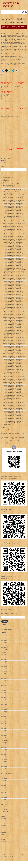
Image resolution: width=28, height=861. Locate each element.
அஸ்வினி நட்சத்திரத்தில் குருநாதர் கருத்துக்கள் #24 (13, 256)
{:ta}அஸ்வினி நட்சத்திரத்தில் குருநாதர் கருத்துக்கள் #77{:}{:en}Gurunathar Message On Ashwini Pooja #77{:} (14, 406)
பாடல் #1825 (4, 759)
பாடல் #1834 (4, 737)
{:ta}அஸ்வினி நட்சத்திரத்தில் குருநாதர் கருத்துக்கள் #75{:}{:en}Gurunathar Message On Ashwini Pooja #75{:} (14, 400)
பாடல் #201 (4, 692)
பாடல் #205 (4, 683)
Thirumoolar (5, 175)
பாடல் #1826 (4, 756)
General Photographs (7, 429)
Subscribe (5, 621)
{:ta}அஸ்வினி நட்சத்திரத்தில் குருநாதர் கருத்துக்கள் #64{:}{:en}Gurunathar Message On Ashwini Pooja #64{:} (14, 368)
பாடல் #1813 (4, 790)
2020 (4, 827)
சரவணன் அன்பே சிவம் (5, 545)
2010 (3, 839)
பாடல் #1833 (4, 740)
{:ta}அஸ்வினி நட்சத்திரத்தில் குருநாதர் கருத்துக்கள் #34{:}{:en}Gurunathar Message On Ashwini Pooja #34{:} (14, 284)
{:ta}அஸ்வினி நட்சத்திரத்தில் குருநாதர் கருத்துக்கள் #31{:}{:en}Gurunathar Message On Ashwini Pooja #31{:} (14, 276)
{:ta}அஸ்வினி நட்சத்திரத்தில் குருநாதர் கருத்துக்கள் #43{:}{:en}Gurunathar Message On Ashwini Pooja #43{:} (14, 309)
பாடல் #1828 (4, 752)
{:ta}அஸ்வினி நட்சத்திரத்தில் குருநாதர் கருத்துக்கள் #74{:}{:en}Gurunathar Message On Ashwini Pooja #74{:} (14, 397)
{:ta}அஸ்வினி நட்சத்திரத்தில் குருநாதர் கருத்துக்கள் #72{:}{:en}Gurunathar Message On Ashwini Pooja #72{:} (14, 391)
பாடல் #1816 (4, 783)
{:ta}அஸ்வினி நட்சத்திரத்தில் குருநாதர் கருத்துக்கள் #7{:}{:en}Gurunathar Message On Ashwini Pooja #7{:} (14, 209)
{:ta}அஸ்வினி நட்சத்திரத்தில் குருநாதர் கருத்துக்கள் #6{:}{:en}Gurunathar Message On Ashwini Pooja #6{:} (14, 206)
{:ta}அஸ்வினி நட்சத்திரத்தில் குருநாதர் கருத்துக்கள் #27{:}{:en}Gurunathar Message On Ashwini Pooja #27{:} (14, 264)
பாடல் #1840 (4, 723)
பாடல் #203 (4, 687)
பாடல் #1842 (4, 718)
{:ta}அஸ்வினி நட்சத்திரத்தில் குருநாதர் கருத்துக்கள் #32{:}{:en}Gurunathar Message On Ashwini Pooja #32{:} (14, 279)
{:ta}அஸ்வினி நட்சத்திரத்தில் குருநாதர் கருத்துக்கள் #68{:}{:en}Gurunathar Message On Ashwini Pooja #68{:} (14, 380)
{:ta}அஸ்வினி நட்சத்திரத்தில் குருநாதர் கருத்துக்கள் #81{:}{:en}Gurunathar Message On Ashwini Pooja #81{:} (14, 417)
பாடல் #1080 (4, 661)
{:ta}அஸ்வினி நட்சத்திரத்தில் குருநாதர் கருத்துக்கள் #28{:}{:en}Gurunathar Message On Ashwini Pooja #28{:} (14, 267)
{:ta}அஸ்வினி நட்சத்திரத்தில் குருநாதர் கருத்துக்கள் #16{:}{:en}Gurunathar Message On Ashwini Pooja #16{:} (14, 234)
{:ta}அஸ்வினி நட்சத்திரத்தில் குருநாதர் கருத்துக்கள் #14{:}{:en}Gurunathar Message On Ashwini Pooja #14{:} (14, 228)
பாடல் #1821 (4, 768)
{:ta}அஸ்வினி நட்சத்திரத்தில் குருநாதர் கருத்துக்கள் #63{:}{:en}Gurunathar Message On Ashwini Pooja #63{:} (14, 365)
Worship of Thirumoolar (7, 177)
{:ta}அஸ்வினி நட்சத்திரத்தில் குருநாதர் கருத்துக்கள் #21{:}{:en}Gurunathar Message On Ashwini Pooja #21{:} (14, 248)
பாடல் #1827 (4, 754)
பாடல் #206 (4, 680)
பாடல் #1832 (4, 742)
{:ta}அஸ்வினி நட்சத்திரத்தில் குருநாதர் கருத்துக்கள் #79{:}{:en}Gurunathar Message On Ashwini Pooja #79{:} (14, 412)
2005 (4, 841)
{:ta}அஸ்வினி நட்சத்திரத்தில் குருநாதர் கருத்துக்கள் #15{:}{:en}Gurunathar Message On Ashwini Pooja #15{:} (14, 231)
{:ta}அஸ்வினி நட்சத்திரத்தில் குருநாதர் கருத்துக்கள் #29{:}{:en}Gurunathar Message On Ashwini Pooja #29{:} (15, 270)
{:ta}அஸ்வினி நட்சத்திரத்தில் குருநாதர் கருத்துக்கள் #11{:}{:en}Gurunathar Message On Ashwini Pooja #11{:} (14, 221)
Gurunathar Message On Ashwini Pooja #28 (6, 107)
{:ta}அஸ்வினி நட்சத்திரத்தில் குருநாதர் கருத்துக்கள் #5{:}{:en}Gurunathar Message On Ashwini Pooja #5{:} (14, 204)
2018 (4, 832)
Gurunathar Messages (7, 186)
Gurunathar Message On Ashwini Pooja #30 (22, 107)
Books (4, 426)
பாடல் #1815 (4, 785)
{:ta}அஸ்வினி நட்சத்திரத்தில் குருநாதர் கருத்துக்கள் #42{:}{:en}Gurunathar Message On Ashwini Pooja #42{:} (14, 306)
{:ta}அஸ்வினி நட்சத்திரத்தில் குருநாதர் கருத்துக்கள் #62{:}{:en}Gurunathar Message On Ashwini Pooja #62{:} (14, 362)
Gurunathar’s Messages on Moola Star (11, 422)
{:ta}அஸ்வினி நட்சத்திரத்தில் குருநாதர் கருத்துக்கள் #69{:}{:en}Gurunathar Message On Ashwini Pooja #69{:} (14, 383)
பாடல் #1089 (4, 640)
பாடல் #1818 (4, 778)
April (4, 806)
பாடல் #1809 (4, 799)
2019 (4, 830)
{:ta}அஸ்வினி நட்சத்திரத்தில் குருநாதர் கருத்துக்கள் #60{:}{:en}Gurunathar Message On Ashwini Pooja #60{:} (14, 357)
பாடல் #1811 (4, 794)
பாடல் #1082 (4, 657)
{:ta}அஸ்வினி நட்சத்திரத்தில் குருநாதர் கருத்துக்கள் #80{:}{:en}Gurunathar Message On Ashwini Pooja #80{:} (14, 414)
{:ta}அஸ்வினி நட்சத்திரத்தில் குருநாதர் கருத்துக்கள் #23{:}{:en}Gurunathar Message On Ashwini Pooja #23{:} (14, 254)
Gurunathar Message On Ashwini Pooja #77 (6, 92)
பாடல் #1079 (4, 664)
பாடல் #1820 (4, 771)
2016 (3, 837)
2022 (4, 823)
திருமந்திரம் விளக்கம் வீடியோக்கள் (9, 182)
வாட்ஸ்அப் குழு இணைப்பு (6, 443)
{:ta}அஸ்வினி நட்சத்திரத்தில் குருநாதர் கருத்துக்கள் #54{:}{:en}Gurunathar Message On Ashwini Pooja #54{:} (14, 341)
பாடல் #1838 (4, 728)
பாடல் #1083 (4, 654)
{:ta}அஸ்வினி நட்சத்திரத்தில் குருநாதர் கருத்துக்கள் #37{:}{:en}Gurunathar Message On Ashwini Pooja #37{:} (14, 293)
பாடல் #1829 (4, 749)
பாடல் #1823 (4, 764)
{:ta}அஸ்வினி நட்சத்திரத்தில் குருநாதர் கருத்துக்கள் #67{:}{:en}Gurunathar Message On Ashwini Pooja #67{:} (14, 377)
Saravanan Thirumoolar (11, 26)
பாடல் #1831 (4, 745)
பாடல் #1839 (4, 726)
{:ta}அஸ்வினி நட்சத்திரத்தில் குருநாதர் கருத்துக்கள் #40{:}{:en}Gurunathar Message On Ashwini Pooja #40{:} (14, 300)
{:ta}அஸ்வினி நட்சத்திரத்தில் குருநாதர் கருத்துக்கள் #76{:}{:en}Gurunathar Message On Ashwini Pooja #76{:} (14, 403)
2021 (4, 825)
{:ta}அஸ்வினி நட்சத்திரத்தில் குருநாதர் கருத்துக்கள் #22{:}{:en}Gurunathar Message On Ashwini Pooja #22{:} (14, 251)
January (5, 814)
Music (4, 427)
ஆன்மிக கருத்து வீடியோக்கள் (8, 185)
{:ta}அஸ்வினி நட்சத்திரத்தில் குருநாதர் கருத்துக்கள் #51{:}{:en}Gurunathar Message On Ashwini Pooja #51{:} (14, 332)
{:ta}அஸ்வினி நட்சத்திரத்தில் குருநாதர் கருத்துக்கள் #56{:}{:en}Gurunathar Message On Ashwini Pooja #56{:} (14, 347)
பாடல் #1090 (4, 638)
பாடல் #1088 (4, 642)
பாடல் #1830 (4, 747)
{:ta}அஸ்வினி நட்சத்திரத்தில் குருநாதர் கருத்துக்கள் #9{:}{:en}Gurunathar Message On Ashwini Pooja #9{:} (14, 215)
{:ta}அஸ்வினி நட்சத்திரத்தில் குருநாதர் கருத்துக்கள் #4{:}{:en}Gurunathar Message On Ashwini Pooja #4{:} (14, 201)
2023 (4, 820)
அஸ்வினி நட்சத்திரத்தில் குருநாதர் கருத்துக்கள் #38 (13, 295)
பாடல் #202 (4, 690)
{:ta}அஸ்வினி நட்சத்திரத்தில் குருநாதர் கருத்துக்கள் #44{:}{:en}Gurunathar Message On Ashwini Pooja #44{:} (14, 312)
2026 (4, 632)
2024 (4, 818)
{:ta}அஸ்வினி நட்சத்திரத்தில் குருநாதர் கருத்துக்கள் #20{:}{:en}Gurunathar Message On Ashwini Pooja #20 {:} (14, 245)
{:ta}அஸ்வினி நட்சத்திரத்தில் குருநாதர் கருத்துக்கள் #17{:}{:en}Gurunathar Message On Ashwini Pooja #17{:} (14, 237)
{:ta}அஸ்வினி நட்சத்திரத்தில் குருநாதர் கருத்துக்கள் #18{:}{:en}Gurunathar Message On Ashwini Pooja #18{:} (14, 240)
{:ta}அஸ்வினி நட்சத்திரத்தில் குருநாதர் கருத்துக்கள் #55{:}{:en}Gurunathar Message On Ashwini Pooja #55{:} (14, 344)
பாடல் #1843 (4, 714)
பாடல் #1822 (4, 766)
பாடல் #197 (4, 702)
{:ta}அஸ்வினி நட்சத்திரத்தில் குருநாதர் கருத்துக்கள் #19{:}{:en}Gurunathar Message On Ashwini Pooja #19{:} (14, 243)
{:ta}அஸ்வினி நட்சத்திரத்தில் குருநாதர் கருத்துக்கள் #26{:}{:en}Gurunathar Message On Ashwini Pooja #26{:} (14, 261)
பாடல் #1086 (4, 647)
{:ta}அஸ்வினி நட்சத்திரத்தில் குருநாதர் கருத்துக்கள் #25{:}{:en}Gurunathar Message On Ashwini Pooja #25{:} (14, 259)
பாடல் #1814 (4, 787)
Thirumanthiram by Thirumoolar (10, 4)
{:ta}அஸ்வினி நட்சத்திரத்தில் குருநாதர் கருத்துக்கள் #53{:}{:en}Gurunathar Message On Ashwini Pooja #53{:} (14, 338)
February (5, 811)
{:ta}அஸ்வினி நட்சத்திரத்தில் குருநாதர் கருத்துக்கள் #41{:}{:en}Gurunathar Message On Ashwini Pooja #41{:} (14, 303)
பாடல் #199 (4, 697)
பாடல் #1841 (4, 721)
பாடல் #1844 (4, 706)
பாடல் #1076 (4, 671)
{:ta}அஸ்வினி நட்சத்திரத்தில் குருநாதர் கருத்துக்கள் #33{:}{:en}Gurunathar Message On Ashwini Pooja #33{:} (14, 282)
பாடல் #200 (4, 695)
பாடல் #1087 (4, 645)
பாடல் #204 (4, 685)
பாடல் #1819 (4, 775)
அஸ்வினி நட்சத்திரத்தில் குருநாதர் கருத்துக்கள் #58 (13, 352)
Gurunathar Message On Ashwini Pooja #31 (6, 83)
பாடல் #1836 (4, 733)
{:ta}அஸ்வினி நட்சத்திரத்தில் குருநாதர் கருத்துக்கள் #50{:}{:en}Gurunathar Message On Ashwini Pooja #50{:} (14, 329)
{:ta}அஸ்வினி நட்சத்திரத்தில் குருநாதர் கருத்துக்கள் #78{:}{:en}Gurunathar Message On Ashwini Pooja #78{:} (14, 409)
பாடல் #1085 (4, 649)
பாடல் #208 (4, 676)
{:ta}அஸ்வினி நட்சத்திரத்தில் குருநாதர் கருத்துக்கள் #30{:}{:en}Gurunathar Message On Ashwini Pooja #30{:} (14, 273)
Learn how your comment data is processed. (12, 148)
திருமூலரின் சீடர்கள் (6, 179)
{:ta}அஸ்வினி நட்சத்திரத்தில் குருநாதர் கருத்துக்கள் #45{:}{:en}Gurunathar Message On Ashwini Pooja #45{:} (14, 315)
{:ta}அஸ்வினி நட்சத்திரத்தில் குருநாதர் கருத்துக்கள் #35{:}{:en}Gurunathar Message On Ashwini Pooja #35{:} (14, 287)
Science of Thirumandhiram (8, 424)
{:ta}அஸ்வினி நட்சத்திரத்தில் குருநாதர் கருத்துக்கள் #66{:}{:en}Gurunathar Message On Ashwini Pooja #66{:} (14, 374)
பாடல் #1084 (4, 652)
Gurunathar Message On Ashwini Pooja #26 (19, 83)
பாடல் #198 (4, 699)
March (5, 809)
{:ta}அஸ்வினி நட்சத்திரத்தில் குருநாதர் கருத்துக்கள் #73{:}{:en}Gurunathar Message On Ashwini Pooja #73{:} (14, 394)
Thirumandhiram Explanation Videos (10, 183)
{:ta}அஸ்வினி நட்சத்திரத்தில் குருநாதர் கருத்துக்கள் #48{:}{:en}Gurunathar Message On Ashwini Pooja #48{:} (14, 323)
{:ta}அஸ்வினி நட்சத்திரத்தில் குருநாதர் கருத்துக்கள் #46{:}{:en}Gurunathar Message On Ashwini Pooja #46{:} (14, 318)
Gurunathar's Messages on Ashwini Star (10, 27)
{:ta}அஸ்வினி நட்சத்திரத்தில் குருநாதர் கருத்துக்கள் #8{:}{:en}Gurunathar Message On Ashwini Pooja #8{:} (14, 212)
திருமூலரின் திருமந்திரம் (5, 511)
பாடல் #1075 (4, 673)
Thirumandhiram (6, 180)
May (4, 804)
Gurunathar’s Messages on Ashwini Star (11, 189)
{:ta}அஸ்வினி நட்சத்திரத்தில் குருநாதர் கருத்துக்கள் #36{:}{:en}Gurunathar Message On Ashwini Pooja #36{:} (14, 290)
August (5, 635)
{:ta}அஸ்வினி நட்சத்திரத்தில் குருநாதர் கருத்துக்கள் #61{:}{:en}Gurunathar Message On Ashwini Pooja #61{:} (14, 360)
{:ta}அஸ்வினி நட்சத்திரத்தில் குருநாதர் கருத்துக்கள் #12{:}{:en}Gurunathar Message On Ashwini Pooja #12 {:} (14, 224)
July (4, 802)
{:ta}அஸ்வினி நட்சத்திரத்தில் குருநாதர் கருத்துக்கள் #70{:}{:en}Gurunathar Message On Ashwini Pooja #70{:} (14, 386)
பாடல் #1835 (4, 735)
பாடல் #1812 (4, 792)
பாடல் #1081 (4, 659)
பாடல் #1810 (4, 797)
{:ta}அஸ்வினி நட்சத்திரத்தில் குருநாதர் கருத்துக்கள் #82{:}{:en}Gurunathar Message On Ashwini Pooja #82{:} (14, 420)
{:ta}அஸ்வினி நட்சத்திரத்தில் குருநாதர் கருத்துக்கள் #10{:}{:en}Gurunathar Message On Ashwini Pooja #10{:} (14, 218)
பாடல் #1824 (4, 761)
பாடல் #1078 (4, 666)
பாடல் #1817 (4, 780)
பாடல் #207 (4, 678)
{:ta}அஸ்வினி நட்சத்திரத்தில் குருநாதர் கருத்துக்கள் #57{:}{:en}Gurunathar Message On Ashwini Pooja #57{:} (14, 349)
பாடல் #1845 (4, 704)
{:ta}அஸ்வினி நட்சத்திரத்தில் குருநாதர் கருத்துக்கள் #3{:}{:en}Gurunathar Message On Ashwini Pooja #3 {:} (14, 198)
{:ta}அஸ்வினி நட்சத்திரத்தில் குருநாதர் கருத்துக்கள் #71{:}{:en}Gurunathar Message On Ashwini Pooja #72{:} (14, 388)
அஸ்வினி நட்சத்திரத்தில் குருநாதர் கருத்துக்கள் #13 (13, 226)
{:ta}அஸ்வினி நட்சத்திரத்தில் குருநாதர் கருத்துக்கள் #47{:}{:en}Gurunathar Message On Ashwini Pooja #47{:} (14, 321)
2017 (3, 834)
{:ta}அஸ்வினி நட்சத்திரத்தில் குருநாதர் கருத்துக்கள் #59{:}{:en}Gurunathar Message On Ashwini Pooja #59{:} (14, 354)
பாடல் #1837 (4, 730)
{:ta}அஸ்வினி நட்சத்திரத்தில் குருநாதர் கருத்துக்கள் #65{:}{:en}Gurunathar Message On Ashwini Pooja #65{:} (14, 371)
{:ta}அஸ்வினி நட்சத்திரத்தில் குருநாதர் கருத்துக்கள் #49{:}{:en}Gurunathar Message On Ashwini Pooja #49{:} (14, 326)
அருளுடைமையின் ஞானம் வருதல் (8, 773)
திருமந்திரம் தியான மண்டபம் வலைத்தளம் (9, 478)
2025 (4, 816)
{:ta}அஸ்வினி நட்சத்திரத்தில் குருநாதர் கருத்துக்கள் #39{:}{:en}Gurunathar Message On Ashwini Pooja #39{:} (14, 297)
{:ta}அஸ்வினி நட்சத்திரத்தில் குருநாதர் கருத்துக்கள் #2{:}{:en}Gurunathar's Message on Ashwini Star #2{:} (14, 195)
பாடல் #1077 (4, 668)
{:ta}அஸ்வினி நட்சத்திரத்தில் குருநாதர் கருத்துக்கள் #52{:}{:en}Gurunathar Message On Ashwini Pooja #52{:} (14, 335)
